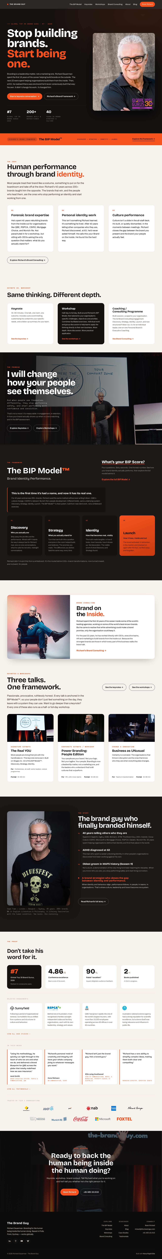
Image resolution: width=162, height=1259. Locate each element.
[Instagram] (15, 1241)
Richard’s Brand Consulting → (91, 650)
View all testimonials (18, 1089)
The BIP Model (75, 4)
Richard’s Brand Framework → (61, 96)
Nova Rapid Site (149, 1254)
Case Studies (123, 1233)
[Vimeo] (27, 1241)
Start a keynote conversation (24, 96)
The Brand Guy (17, 4)
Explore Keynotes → (19, 428)
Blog (135, 4)
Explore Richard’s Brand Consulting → (27, 260)
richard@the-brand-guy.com (145, 1229)
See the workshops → (71, 339)
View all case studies (18, 1034)
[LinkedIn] (9, 1241)
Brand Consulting (115, 4)
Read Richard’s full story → (93, 901)
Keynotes (88, 4)
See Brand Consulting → (123, 339)
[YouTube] (21, 1241)
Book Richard (147, 4)
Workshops (100, 4)
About (127, 4)
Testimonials (123, 1236)
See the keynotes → (19, 339)
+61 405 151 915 (91, 1192)
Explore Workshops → (46, 428)
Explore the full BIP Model (116, 479)
